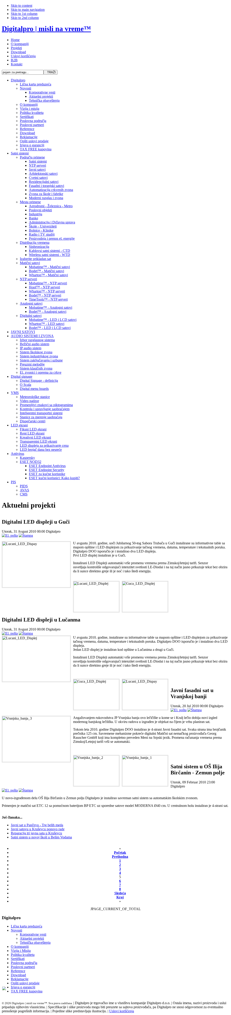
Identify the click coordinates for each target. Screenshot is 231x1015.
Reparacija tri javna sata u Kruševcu (36, 833)
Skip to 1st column (24, 14)
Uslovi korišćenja (121, 1011)
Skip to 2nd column (25, 18)
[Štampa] (26, 535)
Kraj (120, 897)
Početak (120, 852)
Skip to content (21, 5)
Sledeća (120, 893)
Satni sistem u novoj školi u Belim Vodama (41, 837)
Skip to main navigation (28, 10)
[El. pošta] (10, 535)
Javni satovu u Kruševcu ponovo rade (38, 829)
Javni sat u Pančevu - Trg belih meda (37, 825)
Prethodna (120, 856)
